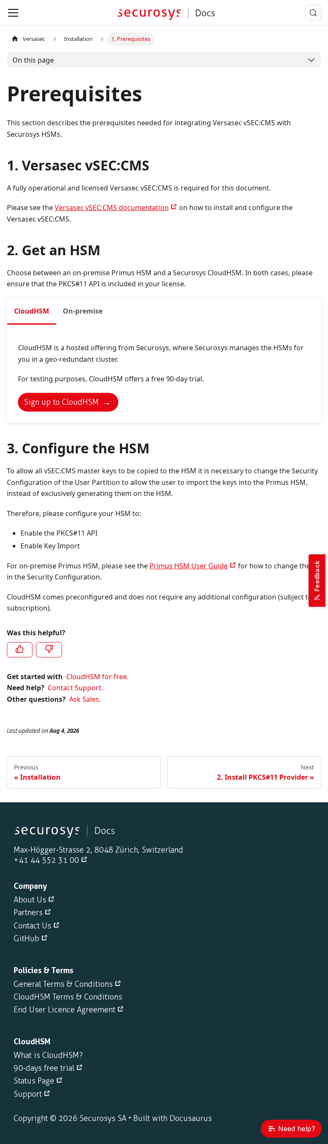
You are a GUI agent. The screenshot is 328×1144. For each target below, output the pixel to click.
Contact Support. (75, 687)
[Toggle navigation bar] (13, 12)
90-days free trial (44, 1068)
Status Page (34, 1081)
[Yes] (19, 649)
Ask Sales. (85, 699)
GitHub (26, 938)
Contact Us (32, 926)
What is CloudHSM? (48, 1055)
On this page (33, 60)
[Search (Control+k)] (313, 13)
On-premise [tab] (82, 311)
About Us (30, 900)
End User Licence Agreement (64, 1009)
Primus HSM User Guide (188, 566)
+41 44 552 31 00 (46, 860)
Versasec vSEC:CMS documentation (112, 207)
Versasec (34, 39)
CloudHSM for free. (97, 676)
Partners (28, 912)
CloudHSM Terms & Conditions (68, 997)
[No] (49, 649)
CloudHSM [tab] (31, 311)
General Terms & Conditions (63, 984)
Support (28, 1094)
